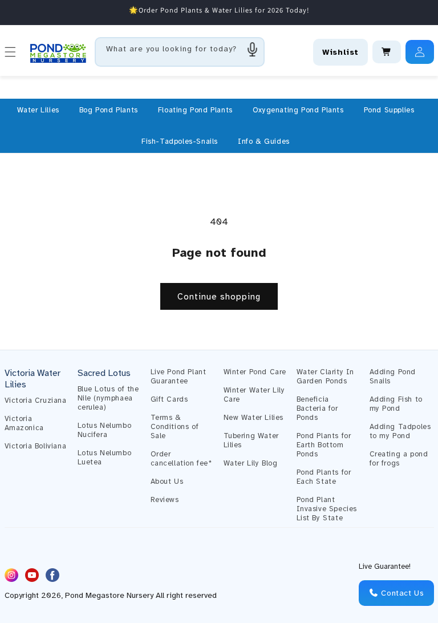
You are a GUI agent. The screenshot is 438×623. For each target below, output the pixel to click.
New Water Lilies (254, 417)
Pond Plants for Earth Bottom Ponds (324, 445)
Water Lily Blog (251, 463)
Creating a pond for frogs (399, 459)
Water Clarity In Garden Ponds (326, 376)
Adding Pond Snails (393, 376)
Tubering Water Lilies (251, 440)
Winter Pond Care (255, 372)
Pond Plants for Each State (324, 477)
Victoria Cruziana (36, 400)
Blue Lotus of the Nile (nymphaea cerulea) (108, 398)
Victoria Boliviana (36, 446)
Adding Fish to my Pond (396, 404)
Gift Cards (169, 399)
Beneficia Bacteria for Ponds (317, 408)
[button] (38, 110)
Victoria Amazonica (24, 423)
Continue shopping (219, 297)
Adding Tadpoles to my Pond (400, 431)
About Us (167, 481)
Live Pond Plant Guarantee (178, 376)
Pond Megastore (94, 595)
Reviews (165, 499)
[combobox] (180, 52)
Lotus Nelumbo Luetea (105, 457)
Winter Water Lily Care (254, 395)
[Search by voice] (252, 49)
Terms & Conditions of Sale (175, 426)
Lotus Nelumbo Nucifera (105, 430)
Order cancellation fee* (181, 459)
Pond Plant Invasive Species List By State (327, 509)
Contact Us (401, 593)
